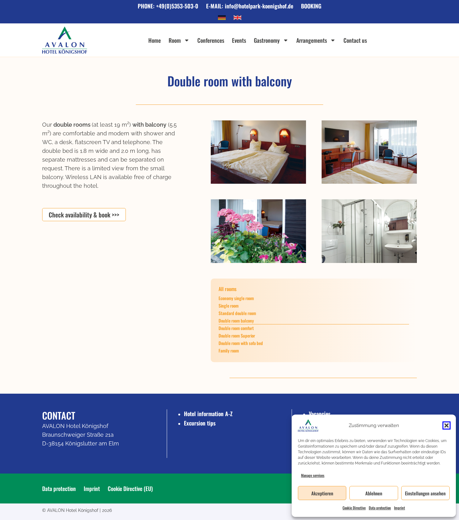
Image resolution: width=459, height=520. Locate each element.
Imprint (399, 507)
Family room (229, 350)
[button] (446, 425)
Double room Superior (237, 335)
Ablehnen (373, 493)
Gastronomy (267, 40)
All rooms (227, 289)
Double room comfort (236, 328)
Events (239, 40)
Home (154, 40)
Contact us (355, 40)
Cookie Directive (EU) (130, 488)
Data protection (380, 507)
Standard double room (237, 313)
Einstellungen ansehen (425, 493)
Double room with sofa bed (241, 343)
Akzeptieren (322, 493)
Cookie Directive (354, 507)
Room (175, 40)
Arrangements (311, 40)
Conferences (210, 40)
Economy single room (236, 298)
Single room (229, 305)
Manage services (312, 475)
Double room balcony (236, 320)
